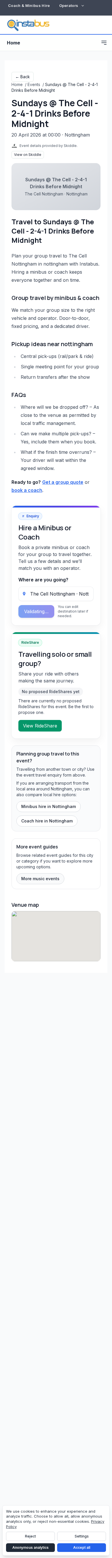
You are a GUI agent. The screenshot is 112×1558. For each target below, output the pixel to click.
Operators (68, 5)
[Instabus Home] (28, 25)
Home (13, 43)
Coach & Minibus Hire (29, 5)
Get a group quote (62, 482)
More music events (40, 878)
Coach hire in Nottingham (47, 820)
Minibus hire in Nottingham (48, 806)
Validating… (36, 611)
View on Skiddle (27, 154)
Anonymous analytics (30, 1547)
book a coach (26, 490)
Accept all (81, 1547)
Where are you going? (43, 580)
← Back (22, 76)
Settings (82, 1536)
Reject (30, 1536)
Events (34, 84)
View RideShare (40, 726)
